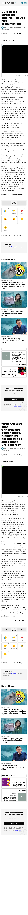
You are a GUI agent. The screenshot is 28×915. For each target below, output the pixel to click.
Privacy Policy (18, 406)
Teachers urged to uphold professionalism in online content (12, 313)
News (15, 27)
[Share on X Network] (12, 33)
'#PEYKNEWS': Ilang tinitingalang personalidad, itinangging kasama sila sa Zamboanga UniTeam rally (18, 357)
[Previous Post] (6, 356)
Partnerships (16, 779)
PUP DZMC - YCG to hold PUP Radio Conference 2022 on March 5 (18, 785)
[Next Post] (22, 371)
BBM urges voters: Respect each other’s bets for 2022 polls (9, 374)
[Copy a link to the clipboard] (20, 33)
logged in (14, 247)
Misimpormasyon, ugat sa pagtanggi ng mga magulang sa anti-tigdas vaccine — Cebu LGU (13, 285)
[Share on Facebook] (9, 33)
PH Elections (21, 27)
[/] (21, 3)
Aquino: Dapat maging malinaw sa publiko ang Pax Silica (12, 340)
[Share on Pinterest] (14, 33)
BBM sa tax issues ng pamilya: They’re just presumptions (9, 798)
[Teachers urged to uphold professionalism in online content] (14, 299)
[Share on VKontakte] (17, 33)
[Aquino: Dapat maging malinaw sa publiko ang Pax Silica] (14, 326)
